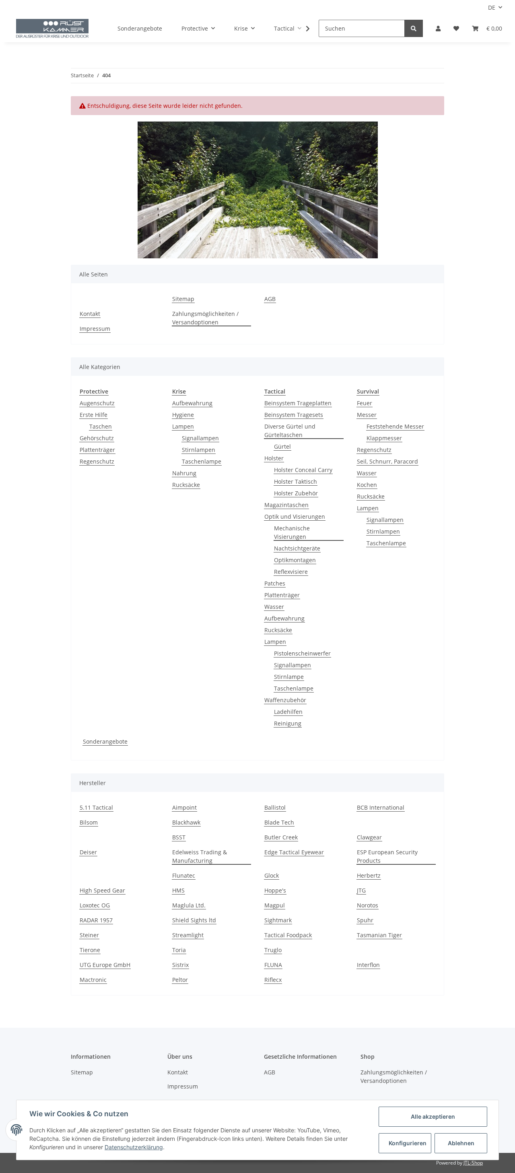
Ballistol (275, 807)
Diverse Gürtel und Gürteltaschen (289, 431)
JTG (361, 890)
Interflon (368, 965)
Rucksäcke (186, 485)
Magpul (274, 905)
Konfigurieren (407, 1143)
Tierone (90, 950)
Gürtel (282, 446)
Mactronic (93, 979)
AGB (270, 299)
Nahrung (184, 473)
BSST (178, 837)
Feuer (364, 403)
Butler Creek (281, 837)
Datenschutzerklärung (134, 1147)
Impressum (95, 328)
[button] (438, 28)
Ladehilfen (288, 711)
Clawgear (369, 837)
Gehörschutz (97, 438)
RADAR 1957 (96, 920)
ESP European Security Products (387, 856)
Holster (274, 458)
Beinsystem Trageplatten (298, 403)
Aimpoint (184, 807)
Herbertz (369, 875)
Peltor (180, 979)
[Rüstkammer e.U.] (52, 28)
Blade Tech (279, 822)
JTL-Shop (473, 1162)
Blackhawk (186, 822)
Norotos (367, 905)
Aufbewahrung (192, 403)
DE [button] (491, 7)
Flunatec (183, 875)
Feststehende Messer (395, 426)
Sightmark (278, 920)
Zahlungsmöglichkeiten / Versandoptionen (205, 318)
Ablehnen (461, 1143)
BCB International (380, 807)
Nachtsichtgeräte (297, 548)
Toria (179, 950)
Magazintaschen (286, 505)
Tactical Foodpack (288, 935)
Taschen (100, 426)
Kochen (367, 485)
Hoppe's (275, 890)
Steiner (89, 935)
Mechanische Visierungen (292, 532)
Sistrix (180, 965)
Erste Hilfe (93, 414)
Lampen (183, 426)
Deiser (88, 852)
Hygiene (183, 414)
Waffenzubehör (285, 700)
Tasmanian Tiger (379, 935)
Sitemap (183, 299)
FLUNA (273, 965)
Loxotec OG (95, 905)
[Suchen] (413, 28)
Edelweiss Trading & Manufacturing (199, 856)
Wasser (274, 606)
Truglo (273, 950)
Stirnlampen (198, 450)
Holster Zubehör (296, 493)
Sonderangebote (105, 741)
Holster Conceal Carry (303, 470)
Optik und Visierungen (294, 516)
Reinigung (287, 723)
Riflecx (273, 979)
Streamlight (188, 935)
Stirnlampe (289, 676)
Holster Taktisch (295, 481)
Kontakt (90, 313)
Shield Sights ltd (194, 920)
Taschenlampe (201, 461)
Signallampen (200, 438)
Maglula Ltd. (189, 905)
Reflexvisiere (291, 571)
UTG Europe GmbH (105, 965)
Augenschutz (97, 403)
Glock (271, 875)
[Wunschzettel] (456, 28)
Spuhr (365, 920)
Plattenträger (97, 450)
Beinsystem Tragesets (293, 414)
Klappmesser (384, 438)
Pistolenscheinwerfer (302, 653)
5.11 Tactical (96, 807)
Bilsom (89, 822)
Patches (274, 583)
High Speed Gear (102, 890)
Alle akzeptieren (433, 1116)
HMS (178, 890)
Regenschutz (97, 461)
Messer (367, 414)
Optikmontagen (295, 560)
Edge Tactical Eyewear (294, 852)
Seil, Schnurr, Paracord (387, 461)
